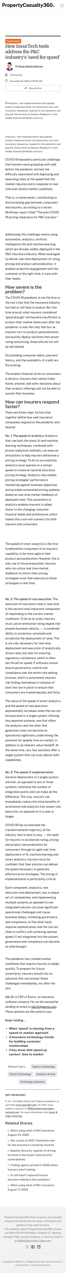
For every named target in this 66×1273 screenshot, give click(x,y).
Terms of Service (53, 1261)
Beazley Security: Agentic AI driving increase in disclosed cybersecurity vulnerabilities (32, 1155)
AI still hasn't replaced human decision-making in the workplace (29, 1177)
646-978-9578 (18, 1232)
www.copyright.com (26, 1105)
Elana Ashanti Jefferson (31, 66)
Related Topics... (17, 1066)
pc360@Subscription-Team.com (32, 1240)
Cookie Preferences (40, 1265)
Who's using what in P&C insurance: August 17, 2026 (31, 1187)
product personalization (37, 264)
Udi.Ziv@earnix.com (43, 1007)
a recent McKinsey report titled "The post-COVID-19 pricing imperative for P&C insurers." (32, 212)
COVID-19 (11, 159)
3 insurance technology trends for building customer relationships (31, 1041)
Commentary (13, 41)
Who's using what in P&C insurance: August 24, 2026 (31, 1133)
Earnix (32, 997)
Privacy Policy (22, 1265)
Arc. (23, 1261)
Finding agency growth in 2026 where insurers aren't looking (33, 1167)
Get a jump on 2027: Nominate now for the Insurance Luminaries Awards (31, 1143)
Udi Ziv (9, 997)
